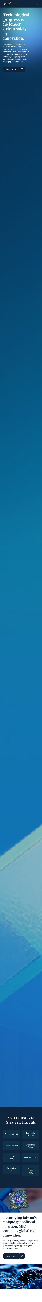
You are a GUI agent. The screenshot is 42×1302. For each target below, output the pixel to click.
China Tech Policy (30, 1170)
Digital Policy (11, 1157)
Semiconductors (31, 1157)
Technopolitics (11, 1145)
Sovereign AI (11, 1169)
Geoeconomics (11, 1134)
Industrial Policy (30, 1146)
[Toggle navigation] (37, 3)
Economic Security (30, 1134)
